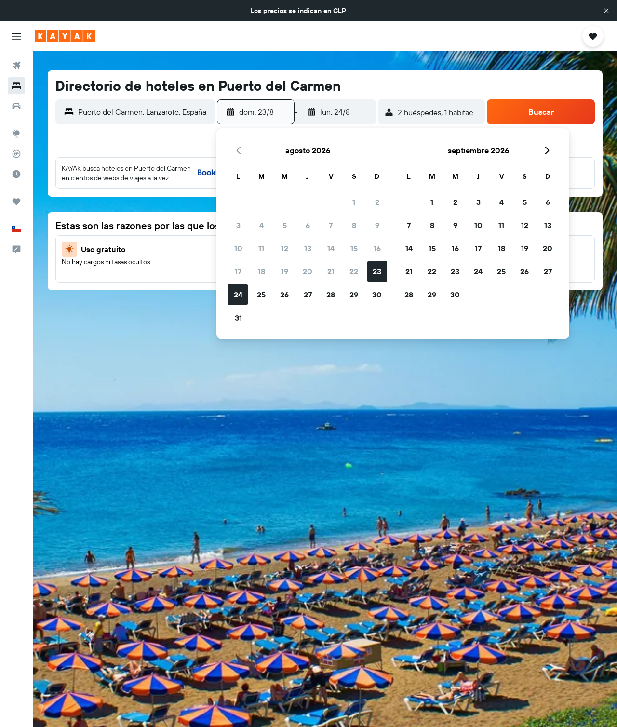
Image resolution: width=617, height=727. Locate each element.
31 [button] (238, 318)
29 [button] (353, 294)
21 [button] (331, 271)
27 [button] (308, 294)
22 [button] (353, 271)
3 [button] (238, 225)
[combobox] (144, 112)
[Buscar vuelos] (16, 65)
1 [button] (353, 202)
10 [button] (238, 248)
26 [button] (284, 294)
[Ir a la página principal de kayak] (65, 36)
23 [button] (377, 271)
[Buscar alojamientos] (16, 85)
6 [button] (308, 225)
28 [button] (330, 294)
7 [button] (331, 225)
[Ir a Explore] (16, 133)
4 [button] (261, 225)
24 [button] (238, 294)
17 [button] (238, 271)
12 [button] (284, 248)
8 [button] (354, 225)
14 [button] (331, 248)
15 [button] (354, 248)
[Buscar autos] (16, 106)
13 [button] (307, 248)
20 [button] (307, 271)
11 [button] (261, 248)
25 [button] (261, 294)
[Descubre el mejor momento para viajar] (16, 174)
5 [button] (284, 225)
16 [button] (377, 248)
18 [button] (261, 271)
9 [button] (377, 225)
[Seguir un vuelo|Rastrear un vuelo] (16, 153)
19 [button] (284, 271)
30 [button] (377, 294)
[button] (606, 10)
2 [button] (377, 202)
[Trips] (16, 201)
